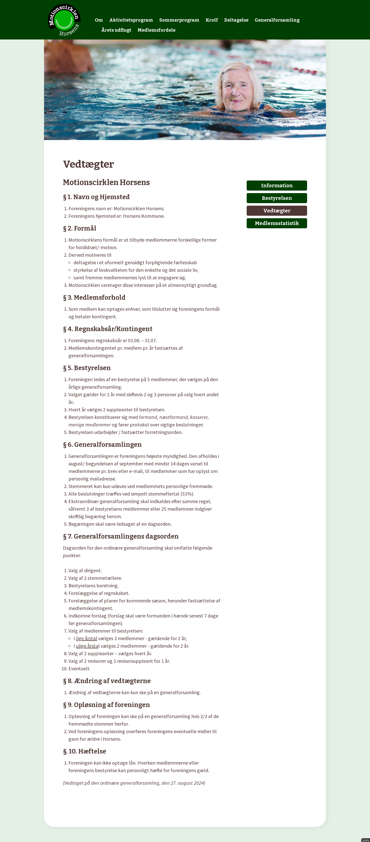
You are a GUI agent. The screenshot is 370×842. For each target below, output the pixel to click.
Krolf (212, 20)
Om (99, 20)
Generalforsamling (277, 20)
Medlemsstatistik (277, 223)
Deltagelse (236, 20)
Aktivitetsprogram (131, 20)
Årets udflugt (116, 30)
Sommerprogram (179, 20)
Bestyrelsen (277, 198)
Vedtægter (276, 211)
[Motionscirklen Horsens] (64, 19)
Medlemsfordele (156, 30)
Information (277, 186)
